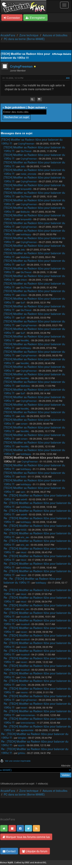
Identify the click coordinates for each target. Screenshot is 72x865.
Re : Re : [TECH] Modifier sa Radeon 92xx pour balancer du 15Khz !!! (32, 580)
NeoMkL (25, 340)
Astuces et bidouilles (55, 35)
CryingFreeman (21, 66)
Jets (23, 166)
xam (23, 491)
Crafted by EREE (22, 862)
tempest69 (26, 188)
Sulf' (23, 264)
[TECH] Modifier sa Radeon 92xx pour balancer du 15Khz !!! (32, 141)
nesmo (24, 692)
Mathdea (25, 257)
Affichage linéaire (61, 54)
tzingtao (22, 737)
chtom (24, 279)
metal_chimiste (28, 173)
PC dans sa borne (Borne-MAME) (24, 39)
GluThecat (26, 151)
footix (23, 476)
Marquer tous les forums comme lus (27, 837)
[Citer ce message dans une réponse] (39, 99)
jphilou (21, 753)
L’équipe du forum (36, 851)
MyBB (10, 862)
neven (24, 631)
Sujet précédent (15, 107)
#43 (68, 77)
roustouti (25, 616)
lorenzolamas (28, 715)
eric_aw (25, 537)
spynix (21, 745)
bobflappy (26, 234)
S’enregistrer (37, 18)
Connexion (13, 18)
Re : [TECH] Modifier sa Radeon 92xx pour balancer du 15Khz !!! (37, 497)
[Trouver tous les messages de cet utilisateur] (32, 99)
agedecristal (27, 730)
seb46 (24, 499)
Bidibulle (25, 211)
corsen (24, 423)
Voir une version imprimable (18, 760)
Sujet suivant (36, 107)
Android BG (40, 862)
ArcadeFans (7, 35)
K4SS (23, 529)
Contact (10, 851)
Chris (23, 677)
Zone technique (28, 35)
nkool (23, 552)
